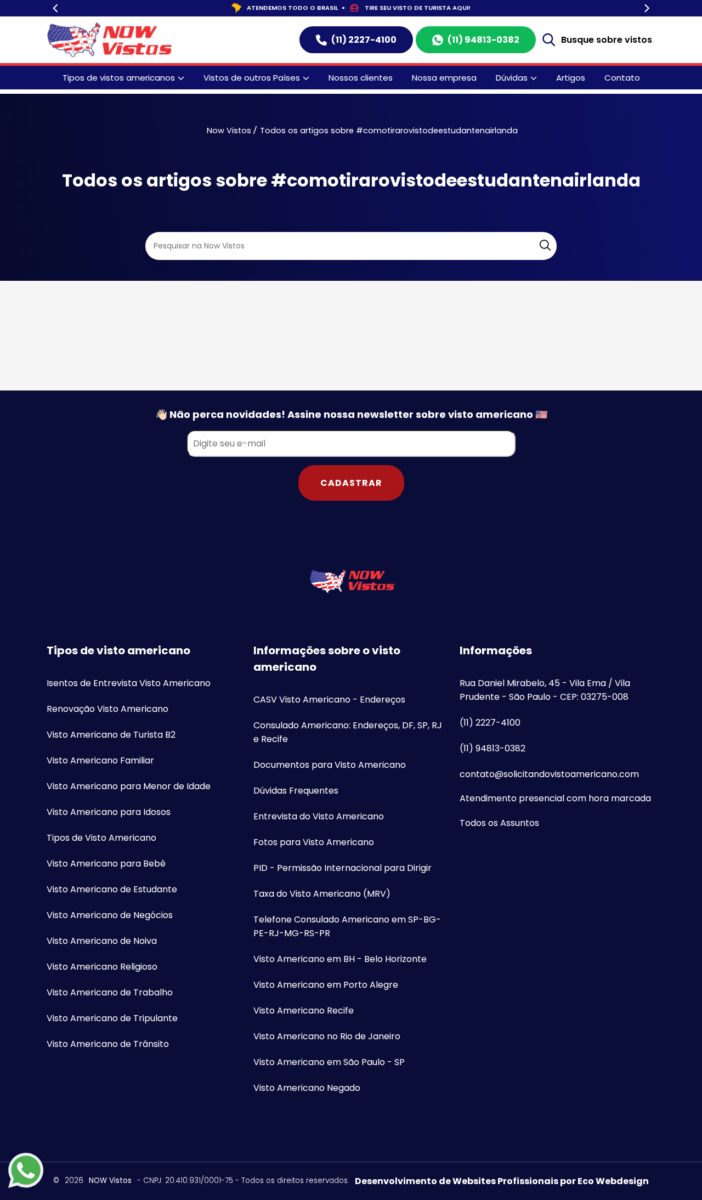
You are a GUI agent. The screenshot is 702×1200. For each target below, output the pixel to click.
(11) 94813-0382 (483, 39)
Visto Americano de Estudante (112, 889)
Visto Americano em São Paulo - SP (329, 1062)
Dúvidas (512, 77)
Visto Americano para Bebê (106, 863)
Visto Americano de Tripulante (112, 1018)
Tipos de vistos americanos (119, 77)
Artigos (570, 77)
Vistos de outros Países (251, 77)
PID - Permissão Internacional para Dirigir (342, 868)
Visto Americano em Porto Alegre (325, 984)
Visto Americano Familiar (100, 760)
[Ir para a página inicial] (351, 580)
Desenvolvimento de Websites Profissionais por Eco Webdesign (502, 1181)
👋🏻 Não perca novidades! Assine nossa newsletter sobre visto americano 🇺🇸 (351, 414)
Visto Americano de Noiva (102, 941)
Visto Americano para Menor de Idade (129, 786)
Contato (622, 77)
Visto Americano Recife (303, 1010)
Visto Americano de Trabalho (110, 992)
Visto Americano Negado (306, 1088)
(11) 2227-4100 (364, 39)
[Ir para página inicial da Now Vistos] (109, 40)
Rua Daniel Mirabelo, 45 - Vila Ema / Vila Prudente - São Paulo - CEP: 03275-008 (545, 690)
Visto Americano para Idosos (109, 812)
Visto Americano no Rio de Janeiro (326, 1036)
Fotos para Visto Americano (313, 842)
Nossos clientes (361, 77)
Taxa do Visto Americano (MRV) (321, 893)
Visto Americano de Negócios (110, 915)
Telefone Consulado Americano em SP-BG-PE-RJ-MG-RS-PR (347, 926)
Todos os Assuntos (499, 823)
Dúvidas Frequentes (295, 790)
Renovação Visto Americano (107, 709)
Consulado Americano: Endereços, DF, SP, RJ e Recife (347, 732)
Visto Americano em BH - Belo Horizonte (340, 959)
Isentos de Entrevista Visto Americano (129, 683)
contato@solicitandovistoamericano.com (549, 774)
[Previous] (56, 8)
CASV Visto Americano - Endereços (329, 699)
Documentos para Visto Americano (329, 765)
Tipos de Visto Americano (101, 837)
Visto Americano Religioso (102, 966)
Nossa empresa (444, 77)
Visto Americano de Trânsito (108, 1044)
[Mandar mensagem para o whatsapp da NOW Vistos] (25, 1172)
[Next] (646, 8)
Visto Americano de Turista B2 (111, 734)
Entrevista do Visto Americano (318, 816)
